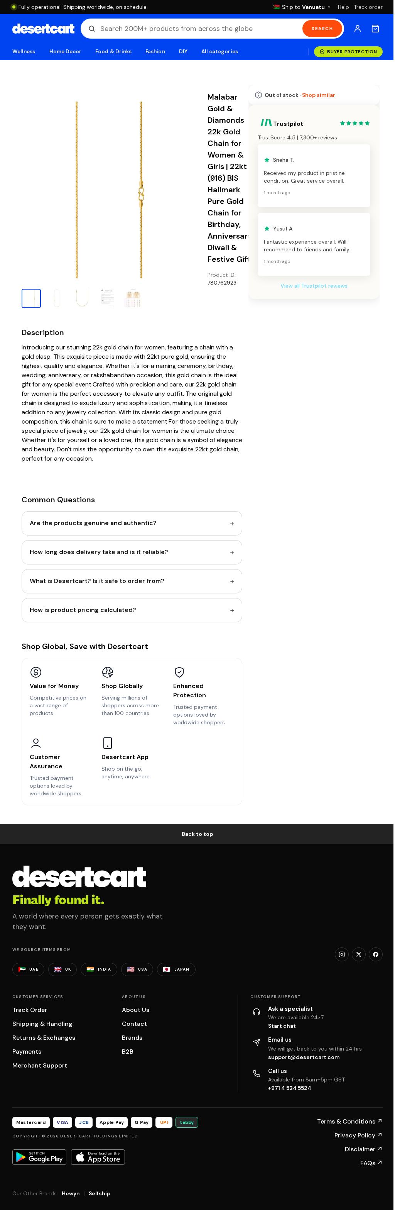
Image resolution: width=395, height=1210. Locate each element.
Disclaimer (364, 1149)
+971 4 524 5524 (289, 1088)
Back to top (197, 833)
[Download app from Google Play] (39, 1157)
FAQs (371, 1163)
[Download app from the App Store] (98, 1157)
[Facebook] (376, 954)
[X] (359, 954)
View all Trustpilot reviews (314, 285)
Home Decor (65, 51)
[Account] (357, 28)
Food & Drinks (113, 51)
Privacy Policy (358, 1135)
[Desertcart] (43, 29)
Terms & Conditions (350, 1121)
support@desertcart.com (304, 1057)
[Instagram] (342, 954)
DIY (183, 51)
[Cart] (375, 28)
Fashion (155, 51)
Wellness (23, 51)
